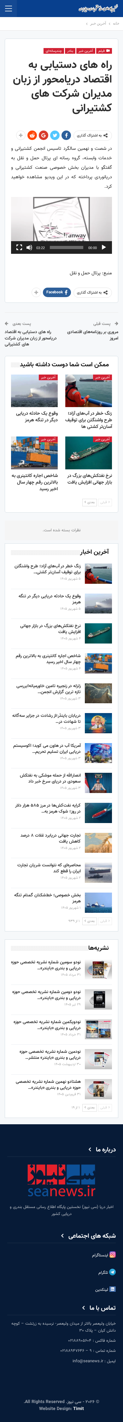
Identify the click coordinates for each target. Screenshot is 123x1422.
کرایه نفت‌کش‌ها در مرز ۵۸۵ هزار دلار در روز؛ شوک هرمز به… (48, 808)
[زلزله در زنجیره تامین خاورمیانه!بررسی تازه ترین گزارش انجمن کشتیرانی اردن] (98, 693)
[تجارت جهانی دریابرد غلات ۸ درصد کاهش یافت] (98, 843)
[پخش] (104, 247)
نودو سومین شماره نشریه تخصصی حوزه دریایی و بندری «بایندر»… (46, 965)
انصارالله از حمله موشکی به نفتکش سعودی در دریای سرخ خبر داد (50, 778)
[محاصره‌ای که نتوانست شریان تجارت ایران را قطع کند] (98, 873)
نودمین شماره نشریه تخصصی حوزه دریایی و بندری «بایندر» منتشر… (50, 1054)
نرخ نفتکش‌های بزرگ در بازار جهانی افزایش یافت (50, 629)
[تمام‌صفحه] (19, 247)
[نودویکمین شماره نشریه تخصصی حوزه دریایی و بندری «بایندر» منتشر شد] (98, 1029)
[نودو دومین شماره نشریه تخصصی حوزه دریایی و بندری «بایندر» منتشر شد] (98, 999)
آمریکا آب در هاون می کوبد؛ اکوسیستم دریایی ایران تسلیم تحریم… (47, 748)
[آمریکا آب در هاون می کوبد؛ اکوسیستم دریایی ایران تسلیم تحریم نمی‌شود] (98, 753)
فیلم (102, 51)
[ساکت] (29, 247)
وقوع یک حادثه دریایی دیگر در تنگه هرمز (50, 599)
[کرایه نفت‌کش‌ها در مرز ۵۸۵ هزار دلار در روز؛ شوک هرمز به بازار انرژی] (98, 813)
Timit (78, 1409)
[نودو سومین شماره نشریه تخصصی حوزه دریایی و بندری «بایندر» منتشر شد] (98, 970)
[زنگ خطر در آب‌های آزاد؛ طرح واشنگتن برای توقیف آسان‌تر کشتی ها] (88, 391)
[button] (61, 225)
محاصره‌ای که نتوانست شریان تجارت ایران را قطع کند (49, 868)
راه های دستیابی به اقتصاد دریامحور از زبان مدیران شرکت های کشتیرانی (31, 338)
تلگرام (103, 1273)
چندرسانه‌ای (54, 51)
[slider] (66, 247)
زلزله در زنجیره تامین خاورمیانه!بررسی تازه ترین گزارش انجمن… (48, 689)
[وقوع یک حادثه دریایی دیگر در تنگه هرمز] (34, 391)
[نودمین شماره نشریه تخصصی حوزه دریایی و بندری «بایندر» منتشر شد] (98, 1059)
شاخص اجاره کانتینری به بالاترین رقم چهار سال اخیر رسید (48, 659)
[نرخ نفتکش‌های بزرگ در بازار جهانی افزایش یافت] (88, 452)
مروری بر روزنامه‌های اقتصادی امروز (92, 335)
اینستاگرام (100, 1255)
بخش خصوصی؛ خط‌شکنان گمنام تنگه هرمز (47, 898)
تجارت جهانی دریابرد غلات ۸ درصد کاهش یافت (50, 838)
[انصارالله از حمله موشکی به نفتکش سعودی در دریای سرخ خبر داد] (98, 783)
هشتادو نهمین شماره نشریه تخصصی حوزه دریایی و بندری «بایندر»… (48, 1084)
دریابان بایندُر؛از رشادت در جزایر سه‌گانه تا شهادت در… (46, 718)
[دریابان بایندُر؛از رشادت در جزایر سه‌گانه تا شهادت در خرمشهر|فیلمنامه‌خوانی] (98, 723)
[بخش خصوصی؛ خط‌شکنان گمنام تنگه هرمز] (98, 903)
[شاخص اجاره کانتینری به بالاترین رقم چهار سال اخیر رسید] (34, 452)
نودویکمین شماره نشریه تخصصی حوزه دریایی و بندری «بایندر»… (47, 1025)
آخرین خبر (86, 51)
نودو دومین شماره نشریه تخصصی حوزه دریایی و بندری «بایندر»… (46, 995)
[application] (61, 225)
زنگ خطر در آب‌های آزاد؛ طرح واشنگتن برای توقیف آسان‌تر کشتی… (48, 569)
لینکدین (102, 1290)
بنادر (70, 51)
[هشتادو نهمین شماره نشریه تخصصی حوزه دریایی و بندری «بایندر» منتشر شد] (98, 1089)
